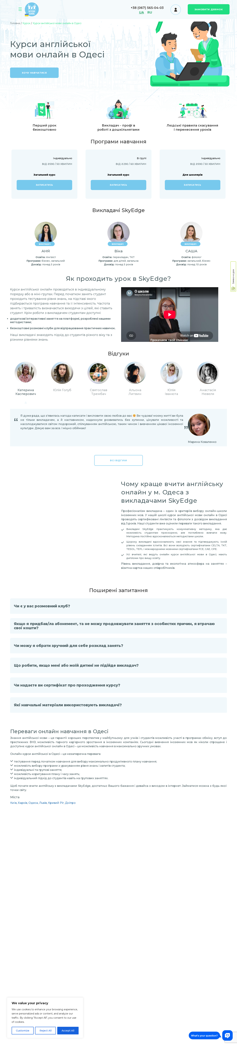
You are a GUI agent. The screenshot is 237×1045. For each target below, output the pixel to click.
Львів (43, 802)
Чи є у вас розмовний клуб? (42, 606)
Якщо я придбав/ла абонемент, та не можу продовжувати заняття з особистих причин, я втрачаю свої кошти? (114, 626)
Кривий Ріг (56, 802)
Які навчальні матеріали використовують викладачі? (68, 705)
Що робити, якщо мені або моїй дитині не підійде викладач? (76, 665)
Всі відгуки (118, 460)
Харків (22, 802)
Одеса (33, 802)
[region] (45, 1017)
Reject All (46, 1030)
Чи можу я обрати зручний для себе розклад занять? (68, 645)
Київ (13, 802)
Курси (21, 9)
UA (141, 12)
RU (149, 12)
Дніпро (70, 802)
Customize (22, 1030)
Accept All (68, 1030)
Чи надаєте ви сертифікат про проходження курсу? (67, 685)
